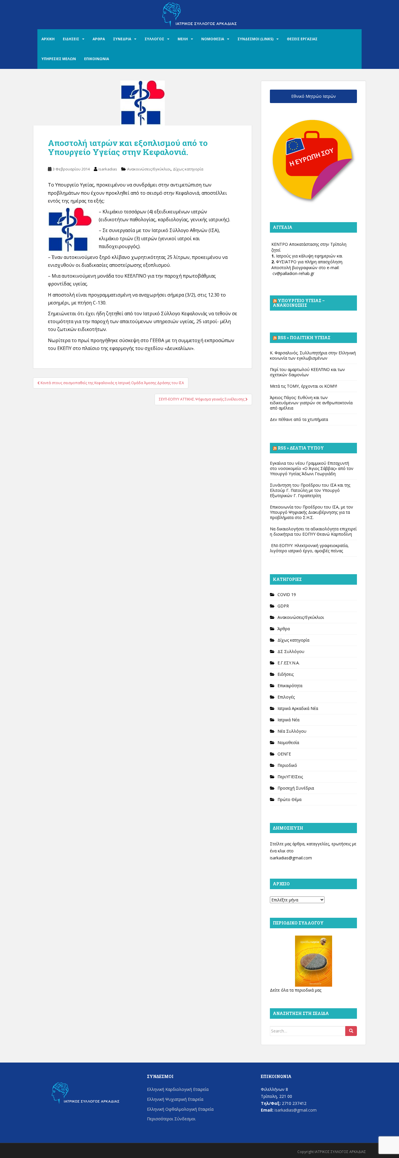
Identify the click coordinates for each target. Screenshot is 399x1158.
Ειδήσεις (285, 674)
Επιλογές (286, 697)
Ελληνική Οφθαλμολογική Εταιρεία (180, 1109)
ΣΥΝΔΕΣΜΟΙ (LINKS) (255, 38)
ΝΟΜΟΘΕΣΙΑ (212, 38)
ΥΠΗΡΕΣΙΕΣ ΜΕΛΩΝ (58, 58)
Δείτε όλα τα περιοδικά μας (295, 990)
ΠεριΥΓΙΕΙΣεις (290, 776)
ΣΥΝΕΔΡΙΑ (122, 38)
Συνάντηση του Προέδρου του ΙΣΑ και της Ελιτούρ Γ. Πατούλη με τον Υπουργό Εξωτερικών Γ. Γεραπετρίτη (310, 490)
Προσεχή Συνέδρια (295, 788)
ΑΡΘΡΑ (99, 38)
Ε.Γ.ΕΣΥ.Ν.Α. (288, 663)
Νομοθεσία (288, 742)
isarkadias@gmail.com (291, 858)
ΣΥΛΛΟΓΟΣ (154, 38)
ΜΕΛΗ (183, 38)
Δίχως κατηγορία (188, 169)
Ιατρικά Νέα (288, 719)
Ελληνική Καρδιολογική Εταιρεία (178, 1089)
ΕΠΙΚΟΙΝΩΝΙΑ (96, 58)
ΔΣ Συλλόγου (290, 651)
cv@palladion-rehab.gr (293, 273)
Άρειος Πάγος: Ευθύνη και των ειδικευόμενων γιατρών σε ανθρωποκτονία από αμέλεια (311, 403)
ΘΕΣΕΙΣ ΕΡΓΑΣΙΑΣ (302, 38)
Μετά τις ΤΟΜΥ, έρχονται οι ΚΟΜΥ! (303, 386)
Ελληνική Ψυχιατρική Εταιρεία (175, 1099)
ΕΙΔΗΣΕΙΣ (71, 38)
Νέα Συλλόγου (291, 731)
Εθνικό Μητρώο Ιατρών (313, 96)
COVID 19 (286, 594)
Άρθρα (283, 628)
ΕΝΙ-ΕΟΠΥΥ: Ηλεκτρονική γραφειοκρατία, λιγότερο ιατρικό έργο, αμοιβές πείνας (309, 548)
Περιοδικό (287, 765)
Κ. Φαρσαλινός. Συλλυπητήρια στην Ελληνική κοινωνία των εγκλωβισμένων (313, 355)
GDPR (283, 606)
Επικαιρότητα (289, 685)
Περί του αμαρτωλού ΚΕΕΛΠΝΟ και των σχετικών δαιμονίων (307, 372)
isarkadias (107, 169)
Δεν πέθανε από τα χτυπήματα (299, 419)
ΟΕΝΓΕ (284, 754)
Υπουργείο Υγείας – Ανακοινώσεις (299, 303)
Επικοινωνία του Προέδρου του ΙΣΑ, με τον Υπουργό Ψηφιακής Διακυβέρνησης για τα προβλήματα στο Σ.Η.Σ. (311, 512)
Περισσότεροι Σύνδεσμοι (171, 1119)
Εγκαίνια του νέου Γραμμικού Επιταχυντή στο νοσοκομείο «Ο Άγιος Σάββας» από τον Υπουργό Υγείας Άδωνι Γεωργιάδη (311, 468)
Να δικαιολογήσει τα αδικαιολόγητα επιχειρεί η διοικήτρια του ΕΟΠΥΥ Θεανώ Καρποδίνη (313, 531)
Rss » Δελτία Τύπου (301, 448)
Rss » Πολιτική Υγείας (304, 337)
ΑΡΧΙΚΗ (48, 38)
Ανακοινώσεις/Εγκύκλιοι (149, 169)
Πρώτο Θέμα (289, 799)
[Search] (351, 1031)
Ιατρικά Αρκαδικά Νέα (297, 708)
